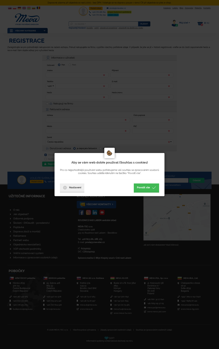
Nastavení (75, 187)
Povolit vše (143, 187)
